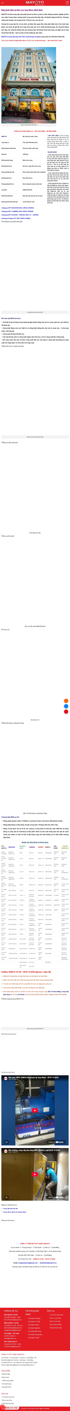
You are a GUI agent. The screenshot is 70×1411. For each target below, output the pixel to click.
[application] (35, 588)
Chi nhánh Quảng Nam (35, 1334)
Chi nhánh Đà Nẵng (34, 1318)
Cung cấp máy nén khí (10, 1208)
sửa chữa (39, 33)
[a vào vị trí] (35, 673)
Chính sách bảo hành (8, 1403)
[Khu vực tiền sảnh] (35, 580)
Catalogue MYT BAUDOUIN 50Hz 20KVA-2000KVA (17, 208)
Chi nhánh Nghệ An (34, 1328)
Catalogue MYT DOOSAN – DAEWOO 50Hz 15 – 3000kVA (20, 215)
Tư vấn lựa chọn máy (56, 1315)
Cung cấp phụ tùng (56, 1328)
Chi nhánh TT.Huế (33, 1338)
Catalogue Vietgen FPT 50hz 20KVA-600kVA (15, 218)
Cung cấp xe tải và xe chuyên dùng (14, 1212)
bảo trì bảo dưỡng (27, 33)
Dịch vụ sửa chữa (55, 1318)
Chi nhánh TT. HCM (34, 1321)
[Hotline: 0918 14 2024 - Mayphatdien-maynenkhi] (35, 3)
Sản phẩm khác (6, 1387)
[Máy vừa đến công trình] (35, 486)
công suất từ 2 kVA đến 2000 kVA (52, 37)
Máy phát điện (6, 1374)
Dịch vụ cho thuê (55, 1321)
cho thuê (21, 994)
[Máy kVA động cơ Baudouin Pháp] (35, 767)
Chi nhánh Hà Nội (33, 1325)
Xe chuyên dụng (6, 1384)
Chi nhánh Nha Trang (34, 1331)
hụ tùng (7, 994)
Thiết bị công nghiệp (7, 1380)
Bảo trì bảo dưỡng (55, 1324)
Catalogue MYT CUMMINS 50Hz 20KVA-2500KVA (17, 211)
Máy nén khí (5, 1377)
